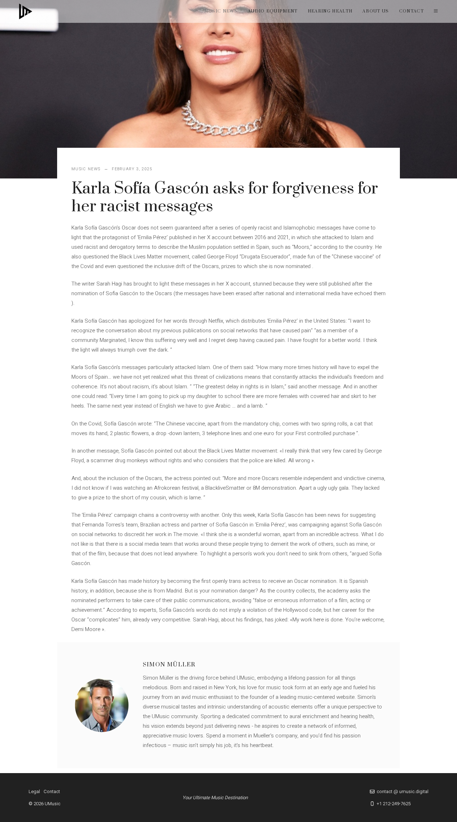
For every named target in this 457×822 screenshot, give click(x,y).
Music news (221, 11)
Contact (411, 11)
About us (375, 11)
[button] (436, 11)
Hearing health (330, 11)
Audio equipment (273, 11)
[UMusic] (26, 11)
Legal (34, 791)
